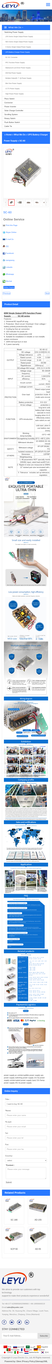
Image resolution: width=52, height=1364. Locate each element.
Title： (8, 1099)
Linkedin (9, 267)
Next (47, 293)
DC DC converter (11, 57)
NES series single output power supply (19, 42)
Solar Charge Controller (13, 110)
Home (9, 135)
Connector (8, 103)
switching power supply (24, 1078)
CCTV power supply (12, 89)
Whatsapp (10, 274)
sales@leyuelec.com (15, 1307)
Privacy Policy (28, 1361)
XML (45, 1361)
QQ (7, 246)
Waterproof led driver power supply (18, 68)
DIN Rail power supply (13, 73)
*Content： (10, 1165)
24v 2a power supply (23, 1083)
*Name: (8, 1111)
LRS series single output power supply (19, 36)
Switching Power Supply (13, 32)
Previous (6, 293)
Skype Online (11, 232)
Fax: (7, 1144)
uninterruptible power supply (29, 1075)
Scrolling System (11, 114)
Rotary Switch (9, 118)
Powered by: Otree (13, 1361)
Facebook (10, 253)
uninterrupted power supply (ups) (23, 1080)
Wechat (9, 281)
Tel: (6, 1133)
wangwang (10, 260)
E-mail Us (10, 239)
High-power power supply (14, 94)
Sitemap (39, 1361)
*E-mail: (8, 1122)
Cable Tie (8, 126)
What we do (20, 135)
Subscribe (44, 1336)
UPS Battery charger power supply (17, 52)
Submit (8, 1182)
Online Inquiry (9, 287)
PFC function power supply (15, 62)
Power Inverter (10, 107)
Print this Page (11, 225)
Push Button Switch (12, 122)
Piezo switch (9, 99)
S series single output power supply (18, 47)
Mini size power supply (13, 83)
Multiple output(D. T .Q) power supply (18, 78)
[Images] (26, 172)
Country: (9, 1156)
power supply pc (10, 1075)
